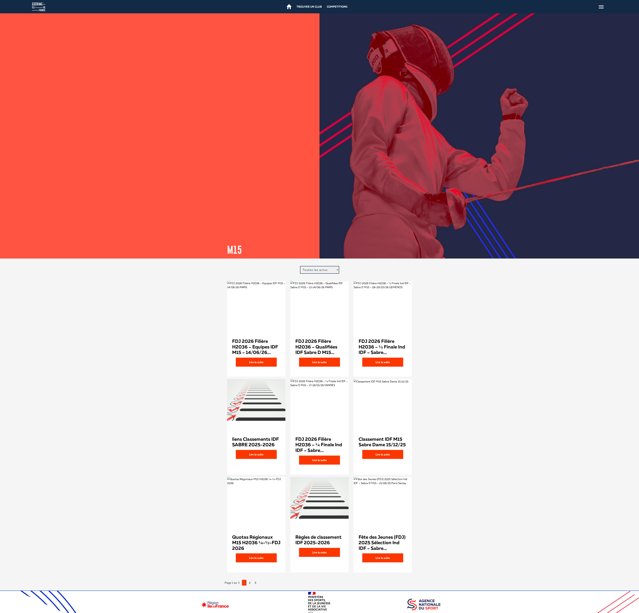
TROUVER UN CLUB (309, 6)
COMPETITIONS (337, 6)
